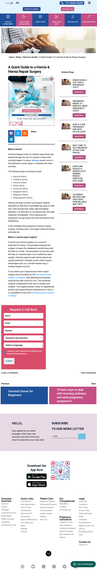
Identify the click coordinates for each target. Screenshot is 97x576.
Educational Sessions (48, 504)
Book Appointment (28, 504)
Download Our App (8, 525)
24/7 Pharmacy (27, 523)
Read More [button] (79, 92)
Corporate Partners (8, 513)
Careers (4, 507)
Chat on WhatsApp (85, 564)
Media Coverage (7, 519)
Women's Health (30, 57)
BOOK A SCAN (40, 22)
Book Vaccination (47, 507)
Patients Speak (46, 513)
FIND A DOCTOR (73, 22)
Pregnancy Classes (47, 501)
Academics (5, 522)
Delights (43, 516)
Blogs (18, 57)
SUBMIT (9, 361)
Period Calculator (66, 531)
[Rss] (25, 133)
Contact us (83, 545)
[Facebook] (11, 133)
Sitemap (24, 529)
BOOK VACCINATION (88, 22)
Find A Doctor (26, 501)
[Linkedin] (11, 139)
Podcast (24, 532)
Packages (5, 510)
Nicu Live (43, 520)
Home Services (65, 510)
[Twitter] (18, 133)
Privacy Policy (84, 510)
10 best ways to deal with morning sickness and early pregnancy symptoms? (71, 395)
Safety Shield (6, 516)
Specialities (63, 504)
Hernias (35, 160)
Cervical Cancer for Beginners (20, 393)
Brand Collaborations (29, 520)
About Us (4, 504)
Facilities (62, 507)
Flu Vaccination (46, 510)
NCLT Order (83, 507)
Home (11, 57)
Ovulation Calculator (67, 528)
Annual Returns (85, 523)
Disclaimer (83, 520)
